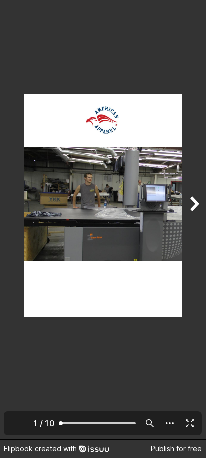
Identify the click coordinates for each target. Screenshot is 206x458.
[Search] (150, 423)
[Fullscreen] (190, 423)
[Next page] (194, 219)
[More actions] (170, 423)
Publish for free (176, 448)
